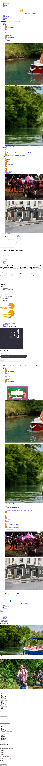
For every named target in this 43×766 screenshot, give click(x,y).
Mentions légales (10, 363)
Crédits (15, 363)
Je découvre (2, 693)
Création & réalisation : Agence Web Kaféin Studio (25, 363)
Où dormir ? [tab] (5, 617)
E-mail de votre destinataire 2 (5, 760)
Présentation (5, 261)
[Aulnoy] (5, 695)
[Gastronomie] (4, 737)
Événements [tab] (5, 616)
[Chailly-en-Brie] (4, 710)
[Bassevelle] (3, 703)
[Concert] (3, 715)
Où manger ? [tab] (5, 618)
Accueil (1, 291)
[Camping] (3, 724)
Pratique (4, 291)
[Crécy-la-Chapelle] (5, 698)
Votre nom (2, 752)
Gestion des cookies (3, 363)
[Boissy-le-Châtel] (5, 738)
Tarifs (3, 262)
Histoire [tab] (4, 614)
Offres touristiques (9, 291)
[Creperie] (4, 735)
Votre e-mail (2, 754)
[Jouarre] (3, 720)
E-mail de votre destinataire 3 (5, 762)
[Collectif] (3, 726)
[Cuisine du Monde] (4, 736)
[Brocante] (3, 713)
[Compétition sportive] (3, 714)
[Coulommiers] (5, 697)
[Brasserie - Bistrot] (4, 734)
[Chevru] (5, 741)
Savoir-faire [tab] (4, 615)
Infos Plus (4, 263)
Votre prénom (3, 750)
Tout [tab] (3, 612)
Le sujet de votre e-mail (4, 756)
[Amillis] (3, 701)
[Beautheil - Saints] (5, 696)
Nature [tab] (4, 613)
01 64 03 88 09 (2, 321)
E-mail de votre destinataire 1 (5, 758)
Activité (1, 655)
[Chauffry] (5, 740)
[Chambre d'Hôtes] (3, 725)
